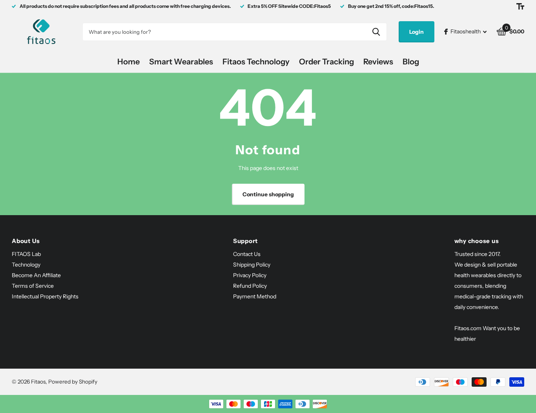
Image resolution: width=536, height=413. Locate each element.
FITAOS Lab (26, 254)
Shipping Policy (251, 264)
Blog (411, 61)
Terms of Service (33, 285)
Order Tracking (326, 61)
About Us (26, 241)
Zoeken (376, 32)
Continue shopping (268, 194)
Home (128, 61)
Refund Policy (250, 285)
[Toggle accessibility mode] (520, 6)
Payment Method (254, 296)
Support (245, 241)
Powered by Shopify (72, 381)
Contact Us (247, 254)
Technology (26, 264)
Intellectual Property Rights (45, 296)
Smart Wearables (181, 61)
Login (416, 31)
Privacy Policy (249, 275)
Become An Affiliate (36, 275)
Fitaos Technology (256, 61)
